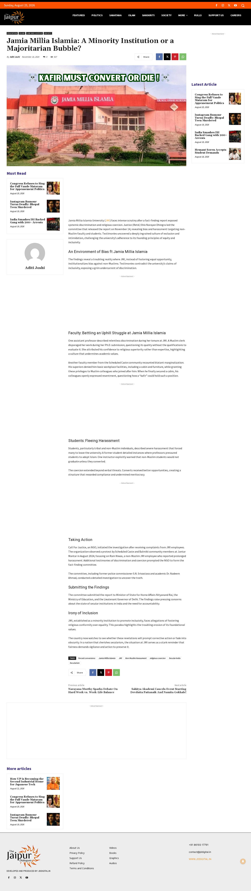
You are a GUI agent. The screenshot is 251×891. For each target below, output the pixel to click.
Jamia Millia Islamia (107, 658)
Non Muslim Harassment (135, 658)
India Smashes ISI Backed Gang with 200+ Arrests (27, 221)
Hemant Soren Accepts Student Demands (210, 151)
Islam (22, 33)
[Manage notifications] (243, 861)
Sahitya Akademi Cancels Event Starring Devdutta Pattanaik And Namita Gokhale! (158, 690)
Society (47, 33)
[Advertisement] (127, 194)
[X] (229, 5)
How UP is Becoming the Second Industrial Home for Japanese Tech (27, 781)
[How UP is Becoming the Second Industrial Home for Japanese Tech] (53, 783)
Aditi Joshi (15, 56)
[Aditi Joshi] (35, 253)
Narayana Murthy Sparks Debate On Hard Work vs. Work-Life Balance (93, 690)
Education (12, 33)
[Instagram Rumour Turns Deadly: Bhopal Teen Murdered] (53, 206)
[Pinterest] (175, 56)
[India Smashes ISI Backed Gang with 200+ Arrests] (53, 224)
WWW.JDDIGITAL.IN (200, 859)
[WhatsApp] (182, 56)
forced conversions (86, 658)
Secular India (174, 658)
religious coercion (157, 658)
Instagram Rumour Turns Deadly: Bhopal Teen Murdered (24, 204)
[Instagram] (222, 5)
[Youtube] (235, 5)
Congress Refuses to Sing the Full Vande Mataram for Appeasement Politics (27, 186)
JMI (108, 220)
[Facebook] (216, 5)
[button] (243, 5)
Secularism (74, 663)
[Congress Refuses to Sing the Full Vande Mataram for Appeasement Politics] (53, 188)
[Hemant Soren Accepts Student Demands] (235, 154)
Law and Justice (34, 33)
